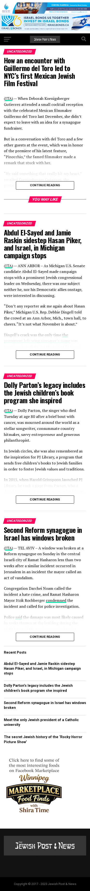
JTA (8, 265)
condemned (56, 600)
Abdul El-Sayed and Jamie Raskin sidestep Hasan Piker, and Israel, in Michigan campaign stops (42, 668)
